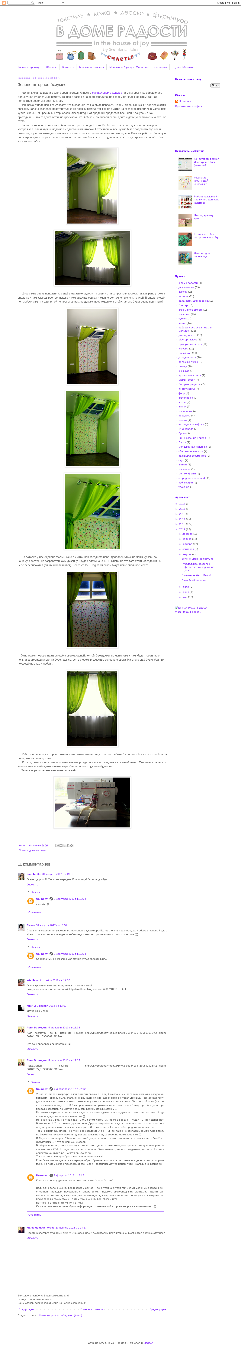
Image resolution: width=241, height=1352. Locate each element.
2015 (182, 513)
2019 (182, 503)
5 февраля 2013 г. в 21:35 (64, 1060)
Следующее (26, 1309)
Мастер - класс (187, 339)
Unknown (42, 898)
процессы (184, 415)
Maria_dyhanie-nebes (40, 1227)
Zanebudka (34, 873)
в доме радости (188, 282)
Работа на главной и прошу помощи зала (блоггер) (206, 199)
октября (187, 543)
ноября (187, 538)
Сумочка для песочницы (202, 254)
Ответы (35, 892)
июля (186, 586)
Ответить (32, 884)
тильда (182, 366)
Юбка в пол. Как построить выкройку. (206, 236)
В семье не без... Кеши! (196, 575)
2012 (182, 529)
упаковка (183, 486)
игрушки (183, 348)
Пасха (182, 442)
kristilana (33, 980)
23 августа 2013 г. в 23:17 (71, 1227)
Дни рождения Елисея (192, 437)
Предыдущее (157, 1309)
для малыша (186, 287)
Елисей (183, 291)
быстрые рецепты (189, 384)
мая (185, 596)
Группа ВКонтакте (183, 67)
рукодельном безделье (107, 92)
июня (186, 591)
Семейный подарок (194, 580)
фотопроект (185, 397)
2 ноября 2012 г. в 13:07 (51, 1005)
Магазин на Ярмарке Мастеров (128, 67)
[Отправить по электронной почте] (57, 845)
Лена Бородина (37, 1027)
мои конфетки (187, 473)
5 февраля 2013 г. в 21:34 (64, 1027)
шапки (182, 406)
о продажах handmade (192, 478)
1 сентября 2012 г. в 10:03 (70, 898)
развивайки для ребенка (193, 300)
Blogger (148, 1342)
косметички (185, 411)
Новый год (184, 353)
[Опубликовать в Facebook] (68, 845)
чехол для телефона (191, 424)
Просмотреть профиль (189, 106)
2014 (182, 518)
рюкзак (182, 420)
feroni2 (31, 1005)
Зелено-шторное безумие (198, 558)
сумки (182, 318)
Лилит (31, 925)
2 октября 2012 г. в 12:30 (55, 980)
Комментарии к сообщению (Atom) (60, 1315)
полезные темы (188, 361)
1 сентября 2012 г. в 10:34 (70, 953)
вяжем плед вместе (190, 309)
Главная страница (29, 67)
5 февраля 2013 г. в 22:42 (70, 1088)
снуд (181, 460)
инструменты (186, 388)
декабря (187, 533)
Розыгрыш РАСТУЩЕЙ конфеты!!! (201, 180)
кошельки (184, 313)
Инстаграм (160, 67)
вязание (183, 296)
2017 (182, 508)
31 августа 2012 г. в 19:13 (57, 873)
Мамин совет (186, 379)
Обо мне (51, 67)
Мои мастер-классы (91, 67)
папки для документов (192, 455)
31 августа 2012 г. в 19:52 (51, 925)
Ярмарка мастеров (190, 344)
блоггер (183, 305)
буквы (182, 433)
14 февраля (185, 428)
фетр (181, 393)
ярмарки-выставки (189, 375)
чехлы (182, 401)
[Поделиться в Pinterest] (71, 845)
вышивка (183, 370)
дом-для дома (37, 850)
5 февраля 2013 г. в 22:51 (70, 1175)
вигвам (182, 464)
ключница (184, 468)
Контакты (68, 67)
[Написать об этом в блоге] (61, 845)
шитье (182, 322)
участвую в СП (187, 334)
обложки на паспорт (190, 451)
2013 (182, 523)
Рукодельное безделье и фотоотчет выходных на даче (198, 567)
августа (187, 554)
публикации (185, 482)
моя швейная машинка (192, 446)
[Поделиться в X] (64, 845)
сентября (188, 548)
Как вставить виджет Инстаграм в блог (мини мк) (206, 162)
